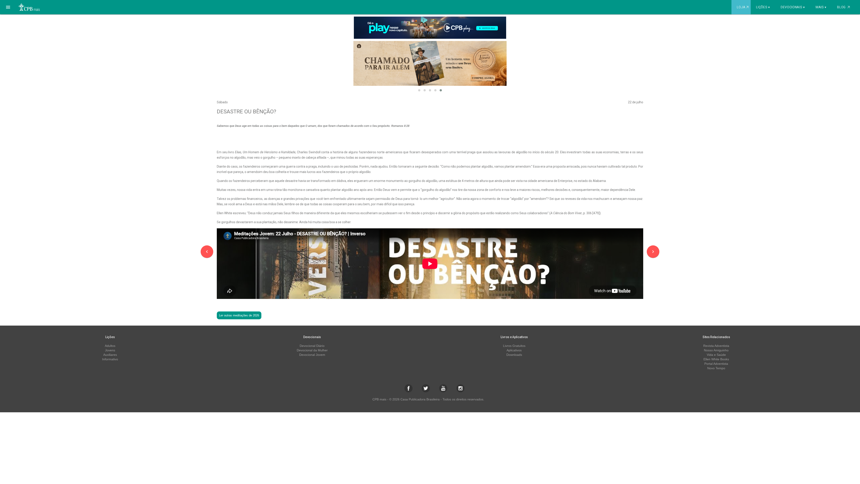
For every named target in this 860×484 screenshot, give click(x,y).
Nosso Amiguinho (716, 350)
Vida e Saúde (716, 355)
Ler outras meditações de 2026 (239, 315)
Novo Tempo (716, 368)
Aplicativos (514, 350)
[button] (8, 7)
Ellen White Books (716, 359)
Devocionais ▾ (793, 7)
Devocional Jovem (312, 355)
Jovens (110, 350)
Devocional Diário (312, 346)
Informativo (110, 359)
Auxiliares (110, 355)
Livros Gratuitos (514, 346)
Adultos (110, 346)
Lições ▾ (763, 7)
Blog (843, 7)
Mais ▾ (821, 7)
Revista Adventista (716, 346)
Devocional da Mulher (312, 350)
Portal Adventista (716, 363)
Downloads (514, 355)
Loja (742, 7)
